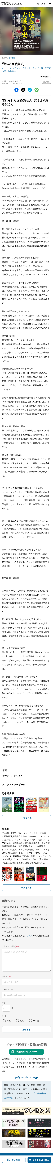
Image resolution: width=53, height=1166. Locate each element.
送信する (26, 1029)
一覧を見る (26, 818)
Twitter (23, 90)
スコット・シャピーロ (32, 68)
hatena (30, 90)
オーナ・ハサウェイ (11, 68)
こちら (30, 936)
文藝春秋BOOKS (11, 3)
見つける (41, 4)
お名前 (4, 976)
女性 (22, 1021)
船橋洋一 (12, 71)
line (36, 90)
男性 (9, 1021)
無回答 (36, 1021)
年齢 (4, 1003)
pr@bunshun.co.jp (26, 1077)
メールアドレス (8, 990)
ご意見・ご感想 (8, 946)
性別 (4, 1016)
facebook (16, 90)
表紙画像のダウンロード (27, 1052)
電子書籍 (12, 58)
